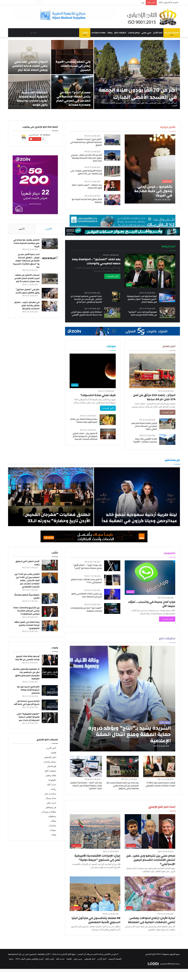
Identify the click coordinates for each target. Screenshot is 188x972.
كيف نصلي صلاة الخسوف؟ (98, 395)
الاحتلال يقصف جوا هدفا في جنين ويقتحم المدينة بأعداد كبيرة (26, 243)
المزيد (85, 32)
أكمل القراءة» (167, 412)
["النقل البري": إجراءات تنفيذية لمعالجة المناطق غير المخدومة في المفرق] (112, 139)
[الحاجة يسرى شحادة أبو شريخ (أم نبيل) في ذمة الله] (50, 705)
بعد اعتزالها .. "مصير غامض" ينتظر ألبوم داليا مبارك (87, 186)
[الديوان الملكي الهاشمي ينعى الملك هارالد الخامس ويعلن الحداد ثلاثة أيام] (29, 57)
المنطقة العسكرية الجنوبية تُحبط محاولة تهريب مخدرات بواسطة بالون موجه (32, 98)
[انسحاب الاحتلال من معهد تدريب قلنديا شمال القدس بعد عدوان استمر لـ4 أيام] (50, 278)
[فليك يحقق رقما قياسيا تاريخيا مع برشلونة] (112, 199)
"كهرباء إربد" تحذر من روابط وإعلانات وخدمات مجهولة (86, 609)
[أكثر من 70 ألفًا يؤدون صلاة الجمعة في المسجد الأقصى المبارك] (137, 74)
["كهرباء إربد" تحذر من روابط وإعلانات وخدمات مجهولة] (112, 608)
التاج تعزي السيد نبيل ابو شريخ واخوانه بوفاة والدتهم (28, 690)
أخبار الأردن (157, 32)
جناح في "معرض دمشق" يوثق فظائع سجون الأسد (28, 291)
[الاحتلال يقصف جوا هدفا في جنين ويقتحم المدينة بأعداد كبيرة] (50, 243)
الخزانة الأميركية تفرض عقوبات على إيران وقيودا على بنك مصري (86, 172)
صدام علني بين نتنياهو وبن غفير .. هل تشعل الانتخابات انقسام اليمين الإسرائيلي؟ (150, 860)
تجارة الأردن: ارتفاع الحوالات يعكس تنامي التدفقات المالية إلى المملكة (151, 920)
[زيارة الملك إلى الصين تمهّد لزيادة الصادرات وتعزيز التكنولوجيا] (50, 625)
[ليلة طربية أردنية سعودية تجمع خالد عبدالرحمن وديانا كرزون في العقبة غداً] (137, 496)
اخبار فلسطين (50, 757)
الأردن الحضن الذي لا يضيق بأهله (27, 563)
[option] (94, 74)
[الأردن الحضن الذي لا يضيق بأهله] (50, 565)
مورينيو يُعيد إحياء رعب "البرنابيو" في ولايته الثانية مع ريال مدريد (142, 313)
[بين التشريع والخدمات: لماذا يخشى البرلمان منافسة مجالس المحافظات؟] (50, 611)
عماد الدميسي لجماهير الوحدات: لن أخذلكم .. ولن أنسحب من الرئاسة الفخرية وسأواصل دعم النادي (86, 299)
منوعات (53, 830)
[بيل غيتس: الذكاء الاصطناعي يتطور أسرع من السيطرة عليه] (112, 594)
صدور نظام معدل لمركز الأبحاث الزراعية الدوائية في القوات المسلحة (117, 2)
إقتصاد (53, 753)
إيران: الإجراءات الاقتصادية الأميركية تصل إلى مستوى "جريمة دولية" (97, 858)
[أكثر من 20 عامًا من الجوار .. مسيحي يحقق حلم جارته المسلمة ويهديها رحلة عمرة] (112, 155)
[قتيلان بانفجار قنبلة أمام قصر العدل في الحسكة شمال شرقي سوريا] (167, 423)
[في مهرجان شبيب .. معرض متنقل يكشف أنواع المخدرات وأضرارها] (50, 306)
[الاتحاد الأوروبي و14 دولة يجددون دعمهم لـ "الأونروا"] (167, 439)
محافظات (52, 816)
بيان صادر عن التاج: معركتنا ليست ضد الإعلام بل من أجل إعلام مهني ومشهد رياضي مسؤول (122, 785)
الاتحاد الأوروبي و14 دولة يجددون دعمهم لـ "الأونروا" (145, 440)
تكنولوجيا (52, 780)
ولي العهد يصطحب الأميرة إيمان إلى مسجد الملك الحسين (73, 66)
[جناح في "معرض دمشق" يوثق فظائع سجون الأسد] (50, 293)
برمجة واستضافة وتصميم (170, 963)
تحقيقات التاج (120, 32)
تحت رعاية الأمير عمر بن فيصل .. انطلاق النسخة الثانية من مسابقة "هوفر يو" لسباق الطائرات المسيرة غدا (26, 260)
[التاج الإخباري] (153, 17)
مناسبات (52, 825)
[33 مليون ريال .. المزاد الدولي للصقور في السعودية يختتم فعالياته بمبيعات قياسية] (108, 434)
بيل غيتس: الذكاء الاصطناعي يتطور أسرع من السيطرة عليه (86, 595)
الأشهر (22, 229)
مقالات (53, 821)
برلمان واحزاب (134, 32)
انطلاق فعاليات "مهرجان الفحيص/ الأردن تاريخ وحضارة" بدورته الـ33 (56, 518)
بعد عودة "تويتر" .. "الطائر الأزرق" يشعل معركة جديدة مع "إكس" (87, 566)
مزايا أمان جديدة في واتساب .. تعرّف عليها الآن (151, 604)
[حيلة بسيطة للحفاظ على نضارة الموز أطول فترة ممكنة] (108, 419)
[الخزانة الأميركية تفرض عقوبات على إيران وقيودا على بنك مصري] (112, 171)
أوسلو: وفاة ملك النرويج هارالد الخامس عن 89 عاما (27, 657)
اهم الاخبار (51, 766)
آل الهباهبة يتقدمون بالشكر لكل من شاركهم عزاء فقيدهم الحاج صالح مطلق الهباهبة (26, 674)
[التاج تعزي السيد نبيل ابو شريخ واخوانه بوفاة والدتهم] (50, 690)
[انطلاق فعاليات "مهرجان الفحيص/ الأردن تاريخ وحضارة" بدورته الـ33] (50, 496)
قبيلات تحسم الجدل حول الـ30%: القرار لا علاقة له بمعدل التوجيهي (160, 784)
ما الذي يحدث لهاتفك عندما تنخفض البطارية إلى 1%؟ (86, 581)
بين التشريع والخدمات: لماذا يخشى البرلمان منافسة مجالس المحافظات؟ (26, 611)
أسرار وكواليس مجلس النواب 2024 (29, 959)
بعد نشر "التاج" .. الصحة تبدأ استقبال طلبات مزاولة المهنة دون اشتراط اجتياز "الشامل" (86, 785)
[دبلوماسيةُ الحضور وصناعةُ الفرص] (50, 598)
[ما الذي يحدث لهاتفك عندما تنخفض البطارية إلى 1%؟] (112, 580)
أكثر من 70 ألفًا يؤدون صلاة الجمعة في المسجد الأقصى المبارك (137, 93)
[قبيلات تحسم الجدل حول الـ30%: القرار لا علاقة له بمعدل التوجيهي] (159, 766)
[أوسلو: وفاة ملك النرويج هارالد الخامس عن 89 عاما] (50, 660)
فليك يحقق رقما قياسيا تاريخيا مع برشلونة (87, 200)
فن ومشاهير (51, 807)
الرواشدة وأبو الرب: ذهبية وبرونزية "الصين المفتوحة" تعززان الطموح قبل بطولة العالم (142, 299)
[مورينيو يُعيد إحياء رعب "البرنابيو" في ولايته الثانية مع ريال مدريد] (167, 312)
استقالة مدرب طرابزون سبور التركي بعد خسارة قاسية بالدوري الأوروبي (86, 313)
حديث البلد (51, 784)
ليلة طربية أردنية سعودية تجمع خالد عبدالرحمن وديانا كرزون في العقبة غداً (139, 518)
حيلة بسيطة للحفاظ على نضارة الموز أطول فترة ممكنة (83, 420)
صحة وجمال (51, 798)
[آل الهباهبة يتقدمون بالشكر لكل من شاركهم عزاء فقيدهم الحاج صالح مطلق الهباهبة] (50, 672)
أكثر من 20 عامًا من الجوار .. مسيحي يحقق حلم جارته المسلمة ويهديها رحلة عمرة (86, 158)
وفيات (53, 835)
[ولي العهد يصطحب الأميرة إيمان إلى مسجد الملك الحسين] (72, 57)
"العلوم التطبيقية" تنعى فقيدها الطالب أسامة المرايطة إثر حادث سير (28, 717)
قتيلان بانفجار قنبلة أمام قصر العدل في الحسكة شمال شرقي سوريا (144, 426)
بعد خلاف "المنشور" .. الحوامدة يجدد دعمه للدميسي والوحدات (96, 261)
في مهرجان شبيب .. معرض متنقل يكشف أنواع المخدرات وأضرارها (27, 305)
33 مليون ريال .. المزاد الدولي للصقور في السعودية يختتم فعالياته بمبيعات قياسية (85, 436)
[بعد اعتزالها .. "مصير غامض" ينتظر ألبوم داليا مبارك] (112, 185)
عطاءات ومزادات (98, 32)
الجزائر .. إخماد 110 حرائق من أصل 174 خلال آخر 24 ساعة (154, 397)
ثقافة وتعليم (51, 775)
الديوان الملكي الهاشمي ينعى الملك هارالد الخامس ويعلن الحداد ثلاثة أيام (30, 66)
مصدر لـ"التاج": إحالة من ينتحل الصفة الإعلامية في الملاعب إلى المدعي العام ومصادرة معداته (73, 98)
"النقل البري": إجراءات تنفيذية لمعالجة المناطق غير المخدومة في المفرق (86, 142)
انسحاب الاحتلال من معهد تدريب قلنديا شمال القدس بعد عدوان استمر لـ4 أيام (27, 278)
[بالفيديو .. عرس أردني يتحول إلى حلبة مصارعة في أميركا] (150, 169)
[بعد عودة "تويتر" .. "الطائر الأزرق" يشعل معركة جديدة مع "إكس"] (112, 565)
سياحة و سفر (50, 794)
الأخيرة (49, 229)
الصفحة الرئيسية (171, 32)
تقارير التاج (49, 959)
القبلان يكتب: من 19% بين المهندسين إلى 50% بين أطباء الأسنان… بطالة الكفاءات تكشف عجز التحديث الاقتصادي (27, 580)
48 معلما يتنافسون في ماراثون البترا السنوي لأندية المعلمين (96, 920)
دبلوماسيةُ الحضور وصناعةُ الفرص (27, 596)
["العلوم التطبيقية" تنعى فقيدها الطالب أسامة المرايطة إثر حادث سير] (50, 717)
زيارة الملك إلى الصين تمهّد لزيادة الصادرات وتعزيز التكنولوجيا (27, 625)
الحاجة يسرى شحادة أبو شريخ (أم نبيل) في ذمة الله (27, 702)
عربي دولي (146, 32)
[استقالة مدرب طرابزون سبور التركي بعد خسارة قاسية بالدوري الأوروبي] (112, 312)
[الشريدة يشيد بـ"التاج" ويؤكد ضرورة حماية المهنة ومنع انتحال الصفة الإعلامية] (122, 698)
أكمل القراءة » (112, 276)
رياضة (110, 32)
